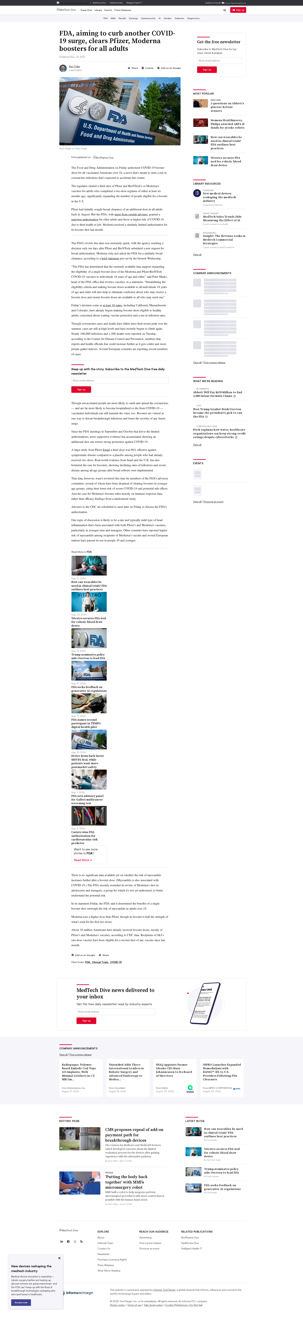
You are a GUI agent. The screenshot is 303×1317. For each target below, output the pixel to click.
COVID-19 (116, 962)
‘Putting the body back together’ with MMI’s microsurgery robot (126, 1182)
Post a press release (214, 362)
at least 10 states (112, 305)
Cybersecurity (148, 18)
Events (108, 10)
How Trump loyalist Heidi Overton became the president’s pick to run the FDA (217, 412)
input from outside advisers (131, 214)
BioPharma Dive (99, 3)
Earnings (133, 18)
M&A (113, 18)
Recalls (122, 18)
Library (98, 10)
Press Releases (123, 10)
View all (197, 254)
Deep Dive (86, 10)
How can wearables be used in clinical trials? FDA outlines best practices (226, 142)
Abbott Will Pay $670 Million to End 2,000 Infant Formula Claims (217, 394)
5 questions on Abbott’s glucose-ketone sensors (227, 107)
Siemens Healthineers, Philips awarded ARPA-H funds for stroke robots (228, 123)
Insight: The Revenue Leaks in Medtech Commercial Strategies (224, 239)
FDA (106, 18)
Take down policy (153, 1305)
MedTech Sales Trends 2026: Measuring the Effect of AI (222, 218)
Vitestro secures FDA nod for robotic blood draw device (226, 161)
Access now (21, 1302)
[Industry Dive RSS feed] (81, 1241)
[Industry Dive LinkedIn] (61, 1241)
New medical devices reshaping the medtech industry (219, 197)
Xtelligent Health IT (134, 3)
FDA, (88, 962)
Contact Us (104, 1248)
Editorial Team (105, 1243)
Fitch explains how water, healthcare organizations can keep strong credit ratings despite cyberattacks (219, 433)
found (106, 450)
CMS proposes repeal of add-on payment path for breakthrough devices (134, 1135)
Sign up (240, 10)
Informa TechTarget (164, 1289)
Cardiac (168, 18)
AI (159, 18)
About (101, 1237)
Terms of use (134, 1305)
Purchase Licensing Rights (112, 1259)
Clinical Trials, (101, 962)
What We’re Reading (109, 1270)
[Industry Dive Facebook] (68, 1241)
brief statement (110, 258)
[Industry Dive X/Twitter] (75, 1241)
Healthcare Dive (116, 3)
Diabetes (179, 18)
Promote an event (213, 501)
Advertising (145, 1237)
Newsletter (103, 1254)
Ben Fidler (74, 66)
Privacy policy (117, 1305)
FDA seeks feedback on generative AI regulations (222, 1187)
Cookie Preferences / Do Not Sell (183, 1305)
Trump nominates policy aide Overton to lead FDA (221, 1171)
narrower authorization (84, 219)
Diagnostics (193, 18)
